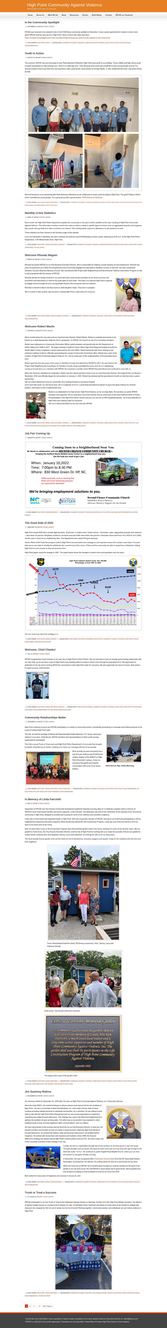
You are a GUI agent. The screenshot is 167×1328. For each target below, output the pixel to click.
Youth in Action (34, 53)
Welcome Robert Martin (40, 326)
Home (30, 15)
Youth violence (51, 205)
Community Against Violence (73, 42)
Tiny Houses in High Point (63, 1084)
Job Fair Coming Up (37, 433)
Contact (108, 15)
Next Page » (47, 1306)
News (64, 15)
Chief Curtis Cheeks (84, 707)
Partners (53, 202)
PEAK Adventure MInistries (35, 205)
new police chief (64, 709)
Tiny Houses (48, 1084)
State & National (64, 788)
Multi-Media (97, 15)
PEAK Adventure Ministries (92, 197)
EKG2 (76, 385)
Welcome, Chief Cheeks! (40, 649)
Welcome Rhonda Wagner (41, 255)
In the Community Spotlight (42, 22)
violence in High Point (42, 642)
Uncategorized (56, 315)
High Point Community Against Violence (64, 4)
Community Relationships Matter (45, 717)
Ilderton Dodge (133, 1293)
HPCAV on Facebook (124, 15)
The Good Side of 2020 (39, 522)
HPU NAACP (40, 791)
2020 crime (73, 639)
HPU (34, 791)
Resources (74, 15)
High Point (41, 42)
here (56, 634)
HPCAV (116, 42)
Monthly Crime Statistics (40, 212)
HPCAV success (124, 42)
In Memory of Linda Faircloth (43, 799)
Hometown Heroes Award (105, 1159)
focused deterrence (86, 639)
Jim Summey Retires (38, 1091)
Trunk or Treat (44, 1296)
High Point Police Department (36, 709)
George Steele (105, 202)
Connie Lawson (48, 26)
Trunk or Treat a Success (40, 1192)
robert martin (66, 425)
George (96, 202)
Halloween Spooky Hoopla (103, 1293)
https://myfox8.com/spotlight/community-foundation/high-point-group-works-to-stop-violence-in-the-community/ (67, 38)
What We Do (53, 15)
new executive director (51, 425)
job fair (115, 512)
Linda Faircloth (38, 1084)
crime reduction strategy (95, 42)
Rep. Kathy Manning (52, 791)
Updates (61, 244)
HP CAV (122, 202)
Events (85, 15)
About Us (40, 15)
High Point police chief (132, 707)
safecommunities (31, 45)
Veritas (79, 1152)
